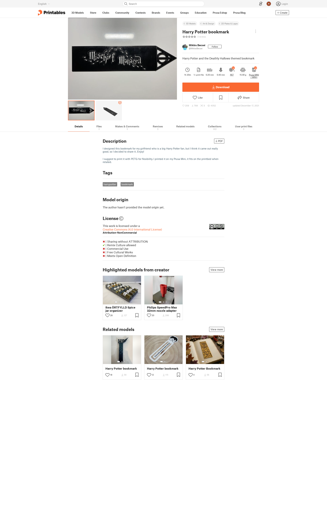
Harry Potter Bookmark (204, 368)
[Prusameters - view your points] (269, 4)
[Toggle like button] (107, 315)
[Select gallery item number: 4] (125, 302)
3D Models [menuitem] (77, 12)
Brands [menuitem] (156, 12)
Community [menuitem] (122, 12)
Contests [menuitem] (140, 12)
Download (222, 87)
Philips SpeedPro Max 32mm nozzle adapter (162, 309)
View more (217, 269)
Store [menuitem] (93, 12)
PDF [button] (220, 140)
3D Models (191, 23)
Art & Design (208, 23)
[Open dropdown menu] (255, 31)
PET (232, 75)
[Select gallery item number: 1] (116, 302)
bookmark (127, 184)
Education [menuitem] (201, 12)
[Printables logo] (51, 13)
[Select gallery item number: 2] (119, 302)
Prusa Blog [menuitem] (239, 12)
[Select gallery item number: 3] (122, 302)
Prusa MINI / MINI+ (254, 76)
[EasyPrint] (260, 4)
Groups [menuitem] (184, 12)
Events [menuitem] (170, 12)
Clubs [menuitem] (105, 12)
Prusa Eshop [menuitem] (220, 12)
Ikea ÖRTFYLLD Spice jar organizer (120, 309)
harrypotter (110, 184)
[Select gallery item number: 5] (127, 302)
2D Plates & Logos (229, 23)
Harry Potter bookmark (121, 368)
